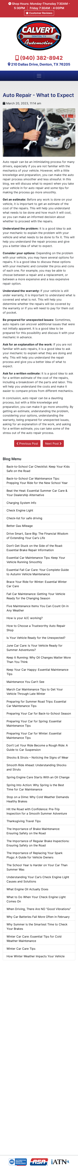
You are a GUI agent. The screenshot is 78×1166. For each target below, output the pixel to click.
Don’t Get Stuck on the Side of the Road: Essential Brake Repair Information (35, 548)
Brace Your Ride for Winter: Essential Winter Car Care (37, 584)
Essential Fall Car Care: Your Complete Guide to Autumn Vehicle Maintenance (38, 572)
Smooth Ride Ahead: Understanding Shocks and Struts (36, 767)
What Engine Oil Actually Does (27, 889)
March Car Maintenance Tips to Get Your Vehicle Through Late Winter (35, 692)
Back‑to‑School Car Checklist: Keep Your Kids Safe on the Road (38, 469)
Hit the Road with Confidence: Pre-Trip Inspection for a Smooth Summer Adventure (37, 811)
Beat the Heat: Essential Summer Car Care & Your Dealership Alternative (37, 493)
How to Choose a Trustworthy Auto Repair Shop (36, 628)
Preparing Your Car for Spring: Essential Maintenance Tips (34, 723)
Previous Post (28, 443)
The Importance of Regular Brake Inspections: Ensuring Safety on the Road (38, 843)
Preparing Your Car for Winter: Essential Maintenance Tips (34, 736)
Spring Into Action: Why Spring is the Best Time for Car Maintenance (35, 787)
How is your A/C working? (25, 618)
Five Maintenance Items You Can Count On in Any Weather (38, 608)
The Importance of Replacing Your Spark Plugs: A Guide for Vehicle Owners (35, 855)
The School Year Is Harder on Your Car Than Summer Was (37, 867)
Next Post (52, 443)
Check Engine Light (20, 510)
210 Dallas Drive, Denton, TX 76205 (40, 64)
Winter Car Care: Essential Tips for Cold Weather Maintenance (34, 939)
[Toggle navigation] (39, 75)
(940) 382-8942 (41, 58)
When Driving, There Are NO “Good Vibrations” (39, 909)
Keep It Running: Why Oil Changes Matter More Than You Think (39, 660)
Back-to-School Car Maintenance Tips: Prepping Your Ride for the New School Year (37, 481)
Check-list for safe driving (24, 518)
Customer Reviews (40, 12)
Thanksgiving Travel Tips (24, 821)
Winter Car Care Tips (21, 948)
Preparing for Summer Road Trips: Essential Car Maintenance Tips (36, 704)
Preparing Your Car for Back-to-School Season (39, 713)
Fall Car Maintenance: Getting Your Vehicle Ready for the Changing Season (36, 596)
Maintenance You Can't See (25, 682)
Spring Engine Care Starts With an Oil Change (38, 777)
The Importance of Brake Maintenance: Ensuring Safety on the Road (33, 831)
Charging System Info (21, 503)
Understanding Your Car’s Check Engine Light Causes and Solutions (38, 879)
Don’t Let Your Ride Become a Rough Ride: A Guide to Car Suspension (37, 747)
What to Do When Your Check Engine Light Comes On (36, 899)
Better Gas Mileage (20, 526)
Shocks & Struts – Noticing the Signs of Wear (37, 757)
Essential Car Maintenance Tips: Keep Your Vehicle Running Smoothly (36, 560)
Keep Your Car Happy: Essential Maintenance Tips (37, 672)
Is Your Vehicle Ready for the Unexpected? (36, 638)
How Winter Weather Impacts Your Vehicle (36, 956)
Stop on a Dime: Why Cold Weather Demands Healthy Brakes (38, 799)
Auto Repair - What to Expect (38, 95)
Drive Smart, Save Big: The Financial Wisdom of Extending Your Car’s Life (37, 536)
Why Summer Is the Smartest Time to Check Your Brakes (37, 926)
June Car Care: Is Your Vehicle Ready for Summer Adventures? (34, 648)
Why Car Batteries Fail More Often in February (38, 917)
